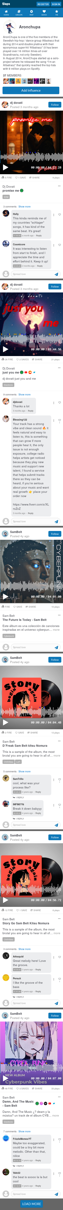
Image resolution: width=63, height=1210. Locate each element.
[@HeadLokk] (36, 81)
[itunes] (41, 1103)
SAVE (22, 177)
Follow (55, 104)
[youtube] (26, 372)
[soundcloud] (30, 372)
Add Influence (30, 90)
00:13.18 (17, 1160)
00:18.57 (17, 1186)
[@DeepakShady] (42, 81)
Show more (24, 206)
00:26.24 (17, 792)
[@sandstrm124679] (30, 81)
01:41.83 (17, 991)
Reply (39, 235)
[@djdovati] (6, 81)
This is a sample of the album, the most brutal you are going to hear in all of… (31, 753)
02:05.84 (17, 266)
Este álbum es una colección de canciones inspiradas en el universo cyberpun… (31, 628)
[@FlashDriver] (18, 81)
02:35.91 (17, 813)
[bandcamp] (34, 372)
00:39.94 (17, 969)
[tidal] (45, 1103)
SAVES (24, 359)
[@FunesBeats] (48, 81)
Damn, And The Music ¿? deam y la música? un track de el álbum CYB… (31, 1113)
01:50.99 (17, 235)
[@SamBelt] (24, 81)
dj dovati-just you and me (19, 378)
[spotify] (21, 190)
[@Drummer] (12, 81)
